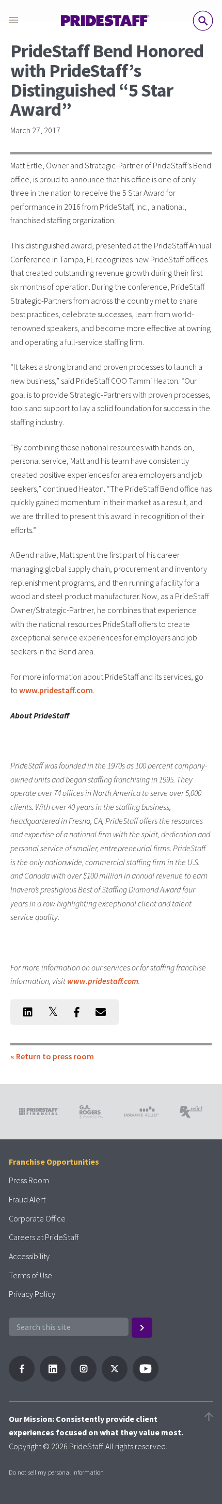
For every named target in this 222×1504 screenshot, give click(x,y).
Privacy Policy (32, 1294)
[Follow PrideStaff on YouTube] (145, 1378)
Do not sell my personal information (56, 1472)
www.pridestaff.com (56, 690)
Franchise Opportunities (54, 1161)
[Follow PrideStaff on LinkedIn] (53, 1378)
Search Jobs (203, 20)
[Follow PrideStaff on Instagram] (84, 1378)
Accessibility (29, 1256)
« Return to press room (52, 1056)
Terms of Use (30, 1275)
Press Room (29, 1180)
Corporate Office (37, 1218)
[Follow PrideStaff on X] (115, 1378)
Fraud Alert (27, 1199)
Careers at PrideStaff (43, 1237)
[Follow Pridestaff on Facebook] (22, 1378)
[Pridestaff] (105, 20)
